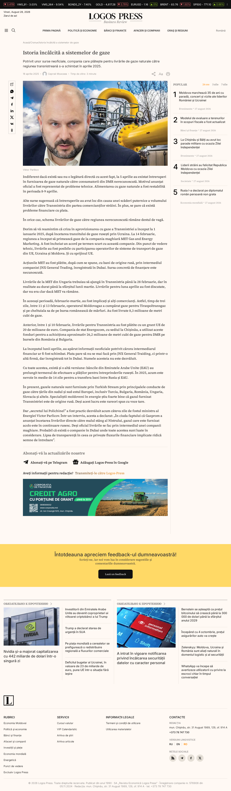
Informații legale (120, 717)
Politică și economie (82, 30)
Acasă (26, 42)
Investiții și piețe (13, 747)
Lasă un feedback (115, 574)
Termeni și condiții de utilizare (123, 723)
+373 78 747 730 (179, 732)
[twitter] (200, 758)
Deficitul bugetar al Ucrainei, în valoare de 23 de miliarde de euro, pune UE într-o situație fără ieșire (87, 668)
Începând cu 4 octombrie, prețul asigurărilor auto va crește (202, 633)
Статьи (34, 42)
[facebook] (191, 758)
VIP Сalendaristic (67, 729)
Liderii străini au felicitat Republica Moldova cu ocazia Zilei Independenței (204, 168)
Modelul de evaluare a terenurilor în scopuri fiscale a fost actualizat (202, 120)
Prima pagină (52, 30)
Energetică (10, 759)
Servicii (63, 717)
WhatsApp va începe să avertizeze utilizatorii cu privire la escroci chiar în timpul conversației (203, 671)
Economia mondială (15, 753)
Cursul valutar (65, 723)
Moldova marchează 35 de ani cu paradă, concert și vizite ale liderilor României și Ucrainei (203, 96)
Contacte (177, 717)
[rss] (172, 758)
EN (178, 744)
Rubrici (9, 717)
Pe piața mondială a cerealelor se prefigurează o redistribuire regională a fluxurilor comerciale (87, 647)
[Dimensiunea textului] (160, 73)
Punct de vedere (13, 766)
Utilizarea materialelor (118, 729)
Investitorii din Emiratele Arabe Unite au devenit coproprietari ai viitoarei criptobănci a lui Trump (86, 613)
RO (185, 744)
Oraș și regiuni (177, 30)
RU (171, 744)
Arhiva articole (65, 741)
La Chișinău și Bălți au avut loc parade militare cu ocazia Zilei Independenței (201, 143)
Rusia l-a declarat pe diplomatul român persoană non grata (201, 192)
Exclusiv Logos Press (16, 772)
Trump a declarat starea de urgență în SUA (83, 630)
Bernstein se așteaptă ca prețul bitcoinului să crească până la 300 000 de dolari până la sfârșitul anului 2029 (204, 614)
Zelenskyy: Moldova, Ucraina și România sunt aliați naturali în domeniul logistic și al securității (202, 651)
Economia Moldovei (15, 723)
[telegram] (182, 758)
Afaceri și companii (147, 30)
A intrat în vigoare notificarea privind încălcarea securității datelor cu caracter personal (141, 658)
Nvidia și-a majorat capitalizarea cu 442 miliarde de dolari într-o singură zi (31, 656)
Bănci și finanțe (115, 30)
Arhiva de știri (65, 735)
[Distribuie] (153, 73)
